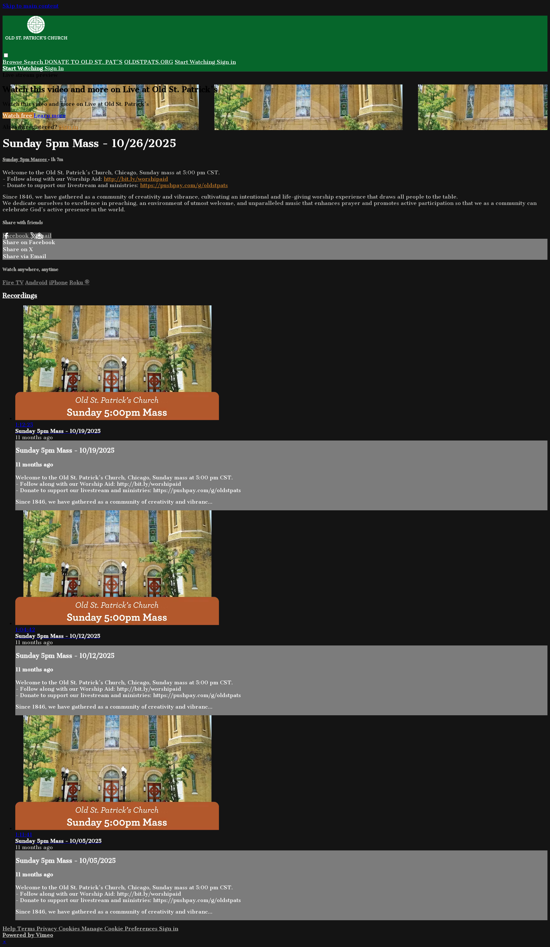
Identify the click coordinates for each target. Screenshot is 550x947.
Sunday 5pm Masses (25, 159)
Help (10, 928)
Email (44, 235)
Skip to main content (31, 6)
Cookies (70, 928)
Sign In (54, 68)
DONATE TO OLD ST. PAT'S (84, 62)
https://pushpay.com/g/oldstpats (184, 185)
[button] (6, 55)
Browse (13, 62)
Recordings (20, 295)
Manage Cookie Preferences (120, 928)
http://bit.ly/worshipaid (136, 179)
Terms (27, 928)
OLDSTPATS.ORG (148, 62)
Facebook (16, 235)
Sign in (226, 62)
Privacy (48, 928)
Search (34, 62)
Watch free (18, 115)
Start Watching (196, 62)
